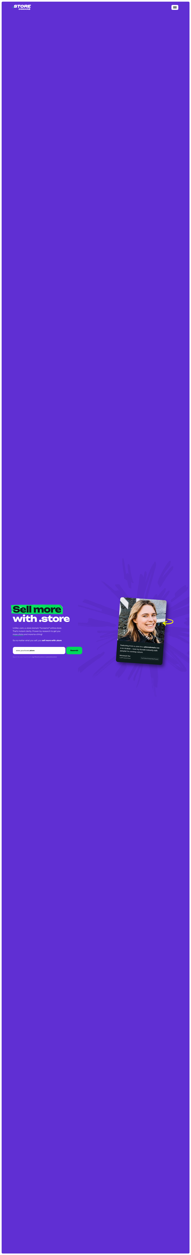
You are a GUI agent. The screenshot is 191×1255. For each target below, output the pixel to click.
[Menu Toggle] (174, 7)
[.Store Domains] (22, 7)
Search (74, 650)
